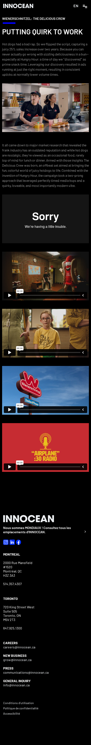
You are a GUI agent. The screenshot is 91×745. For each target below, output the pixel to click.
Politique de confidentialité (20, 708)
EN (75, 5)
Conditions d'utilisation (18, 703)
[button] (85, 6)
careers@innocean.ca (19, 647)
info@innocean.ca (16, 685)
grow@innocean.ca (17, 660)
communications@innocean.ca (26, 672)
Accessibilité (11, 713)
